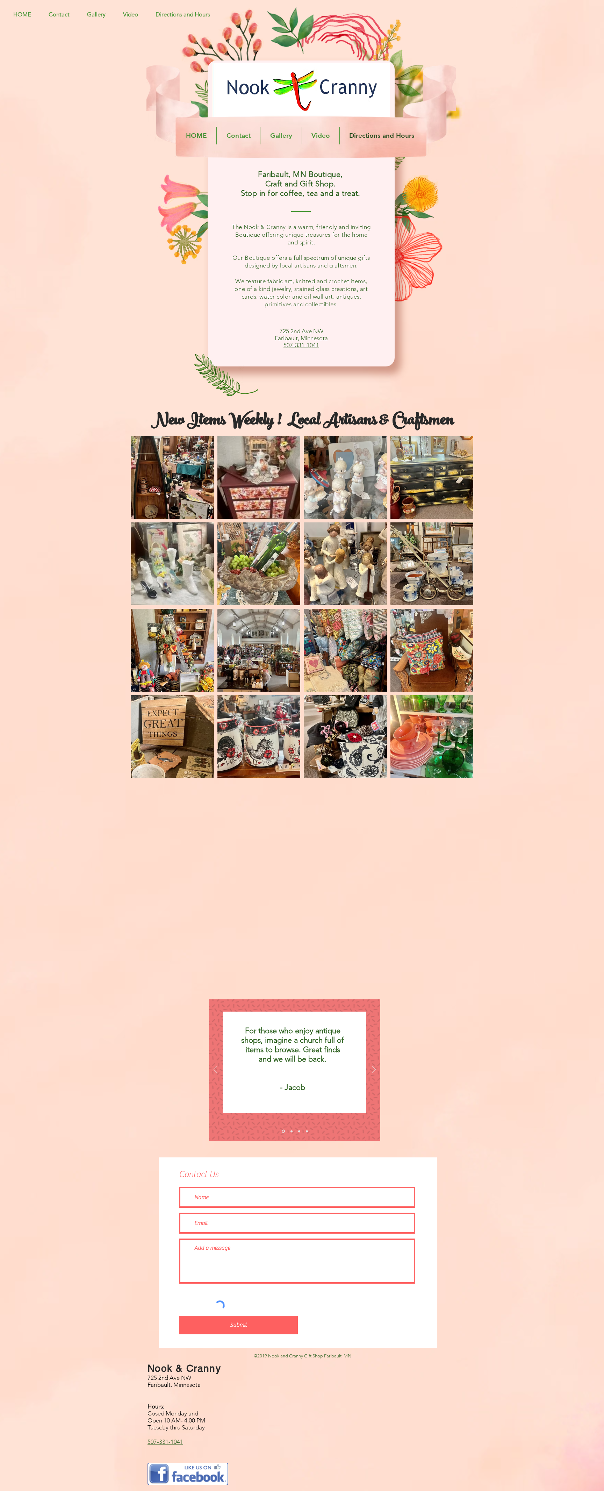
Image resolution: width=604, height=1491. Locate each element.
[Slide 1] (283, 1131)
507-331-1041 (301, 345)
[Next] (374, 1070)
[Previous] (215, 1070)
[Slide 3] (299, 1131)
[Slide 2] (291, 1131)
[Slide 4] (307, 1131)
